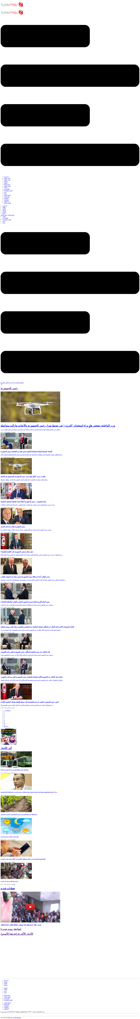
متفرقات (6, 200)
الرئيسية (6, 176)
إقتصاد (5, 183)
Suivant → (6, 726)
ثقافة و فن (7, 189)
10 (4, 723)
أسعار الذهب (7, 195)
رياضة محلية (7, 184)
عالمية (4, 209)
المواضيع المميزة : (19, 382)
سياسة (6, 181)
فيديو (5, 193)
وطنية (4, 207)
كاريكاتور (6, 201)
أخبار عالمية (7, 180)
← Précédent (7, 710)
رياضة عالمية (7, 186)
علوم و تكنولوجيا (8, 190)
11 (4, 725)
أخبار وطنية (7, 178)
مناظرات (6, 198)
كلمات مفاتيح (7, 203)
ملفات (5, 187)
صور (5, 192)
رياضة (4, 213)
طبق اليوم (6, 196)
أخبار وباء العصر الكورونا (7, 382)
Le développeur (17, 1017)
